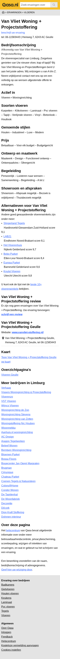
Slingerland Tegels (14, 223)
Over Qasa (7, 628)
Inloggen (6, 632)
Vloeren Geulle (9, 374)
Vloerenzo (7, 396)
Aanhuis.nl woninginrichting (17, 432)
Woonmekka (8, 427)
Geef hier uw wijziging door (16, 569)
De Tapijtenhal (9, 494)
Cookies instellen (11, 650)
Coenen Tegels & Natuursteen (18, 481)
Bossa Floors (8, 459)
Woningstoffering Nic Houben (18, 423)
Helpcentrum (8, 641)
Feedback (7, 636)
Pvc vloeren (8, 606)
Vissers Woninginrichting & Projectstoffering (26, 392)
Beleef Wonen (9, 445)
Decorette (6, 503)
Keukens (6, 598)
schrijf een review (11, 314)
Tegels (5, 611)
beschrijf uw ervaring (13, 32)
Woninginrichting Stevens (15, 414)
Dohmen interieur (11, 516)
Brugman (6, 467)
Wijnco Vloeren (10, 405)
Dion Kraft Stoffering (12, 512)
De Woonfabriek (10, 499)
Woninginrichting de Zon (15, 410)
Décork (5, 508)
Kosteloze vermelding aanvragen (20, 645)
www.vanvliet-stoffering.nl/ (28, 332)
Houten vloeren (10, 593)
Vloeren (5, 615)
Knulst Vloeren (12, 271)
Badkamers (7, 584)
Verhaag (6, 387)
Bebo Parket (11, 254)
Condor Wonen (10, 490)
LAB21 (7, 236)
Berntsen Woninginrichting (16, 450)
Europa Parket (12, 262)
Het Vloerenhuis (13, 245)
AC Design (7, 436)
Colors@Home (9, 485)
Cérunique (7, 472)
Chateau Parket (10, 476)
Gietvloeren (7, 589)
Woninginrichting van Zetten (17, 419)
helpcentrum (13, 530)
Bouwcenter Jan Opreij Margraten (20, 463)
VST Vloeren (8, 401)
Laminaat (6, 602)
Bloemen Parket (10, 454)
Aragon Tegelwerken (13, 441)
